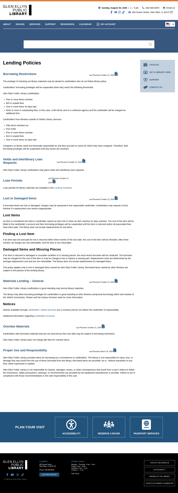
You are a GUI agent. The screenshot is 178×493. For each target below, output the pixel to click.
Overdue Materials (16, 326)
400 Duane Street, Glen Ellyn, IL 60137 (151, 12)
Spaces (20, 24)
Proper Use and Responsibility (25, 350)
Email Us (170, 8)
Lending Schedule (63, 188)
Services (34, 24)
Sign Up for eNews (158, 463)
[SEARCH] (150, 44)
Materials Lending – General (23, 281)
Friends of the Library (159, 476)
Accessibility (160, 470)
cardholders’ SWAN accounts (42, 310)
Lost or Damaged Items (19, 198)
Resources (67, 24)
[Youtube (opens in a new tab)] (115, 12)
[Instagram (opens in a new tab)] (119, 12)
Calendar (85, 24)
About (7, 24)
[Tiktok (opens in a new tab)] (123, 12)
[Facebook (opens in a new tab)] (112, 12)
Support (50, 24)
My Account (108, 24)
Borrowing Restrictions (19, 74)
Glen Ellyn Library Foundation (159, 483)
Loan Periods (12, 180)
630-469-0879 (152, 8)
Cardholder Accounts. (44, 316)
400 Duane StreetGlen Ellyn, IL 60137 (46, 465)
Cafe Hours (75, 473)
